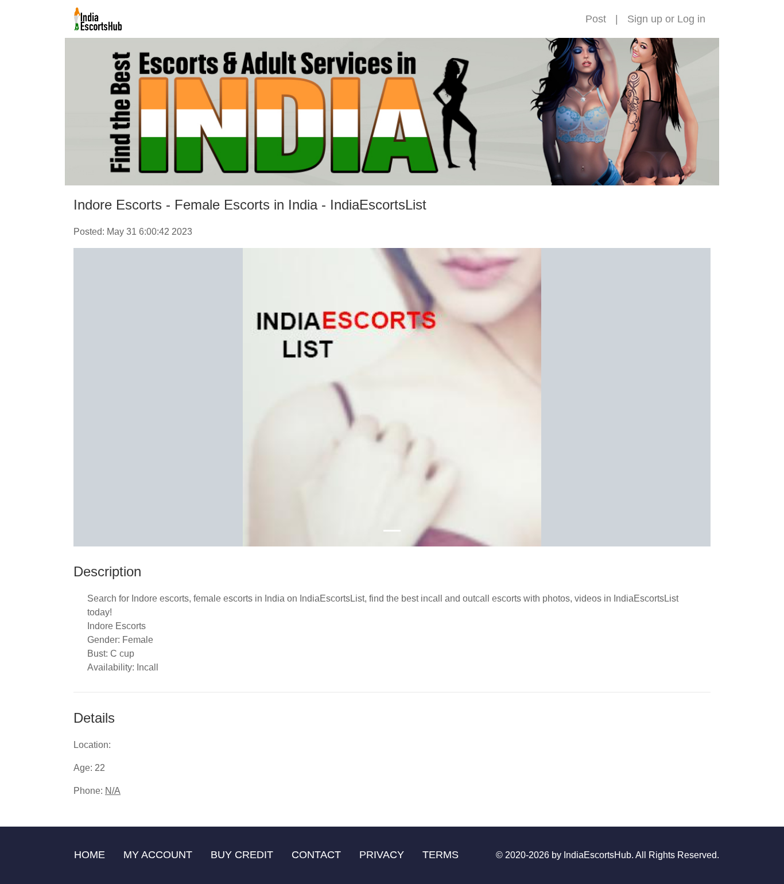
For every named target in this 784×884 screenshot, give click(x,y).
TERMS (440, 854)
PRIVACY (381, 854)
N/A (113, 791)
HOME (89, 854)
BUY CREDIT (242, 854)
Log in (691, 19)
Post (595, 19)
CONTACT (316, 854)
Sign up (644, 19)
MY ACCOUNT (157, 854)
